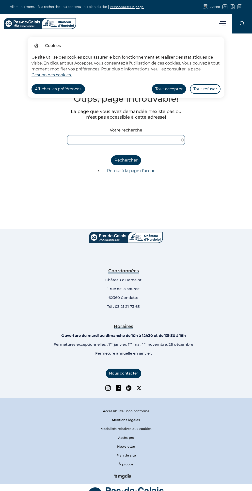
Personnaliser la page (127, 7)
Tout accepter (169, 89)
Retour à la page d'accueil (132, 170)
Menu (222, 23)
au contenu (72, 7)
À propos (126, 464)
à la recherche (49, 7)
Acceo (215, 7)
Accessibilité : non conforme (126, 411)
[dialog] (126, 67)
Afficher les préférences (58, 89)
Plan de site (126, 455)
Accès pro (126, 438)
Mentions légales (126, 420)
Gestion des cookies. (52, 75)
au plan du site (95, 7)
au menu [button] (28, 7)
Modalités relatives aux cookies (126, 429)
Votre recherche (126, 130)
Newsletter (126, 446)
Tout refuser (205, 89)
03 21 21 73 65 (127, 306)
